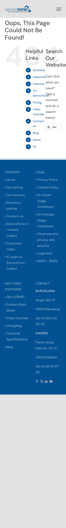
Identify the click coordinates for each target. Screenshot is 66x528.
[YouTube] (51, 381)
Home (10, 180)
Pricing (37, 102)
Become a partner (13, 206)
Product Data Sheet (16, 307)
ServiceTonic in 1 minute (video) (17, 230)
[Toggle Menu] (59, 9)
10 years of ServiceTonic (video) (15, 263)
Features (39, 84)
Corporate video (14, 246)
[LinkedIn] (46, 381)
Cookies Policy (47, 187)
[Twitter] (41, 381)
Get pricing (14, 187)
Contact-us (15, 216)
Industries (39, 77)
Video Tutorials (17, 318)
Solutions (39, 70)
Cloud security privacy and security (47, 240)
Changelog (14, 326)
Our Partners (15, 195)
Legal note (44, 253)
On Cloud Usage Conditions (45, 201)
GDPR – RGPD (47, 261)
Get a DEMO (15, 297)
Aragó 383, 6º (46, 300)
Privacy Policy (47, 180)
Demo (37, 140)
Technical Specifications (16, 336)
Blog (36, 133)
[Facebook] (37, 381)
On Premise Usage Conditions (45, 220)
